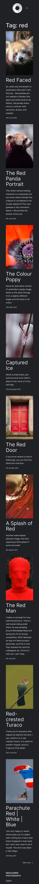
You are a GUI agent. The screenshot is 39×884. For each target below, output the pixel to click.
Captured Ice (17, 365)
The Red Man (16, 608)
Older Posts (28, 863)
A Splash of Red (19, 526)
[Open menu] (27, 8)
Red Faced (18, 80)
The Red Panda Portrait (16, 178)
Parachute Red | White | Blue (18, 816)
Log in (8, 880)
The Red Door (16, 447)
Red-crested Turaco (15, 719)
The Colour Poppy (19, 276)
